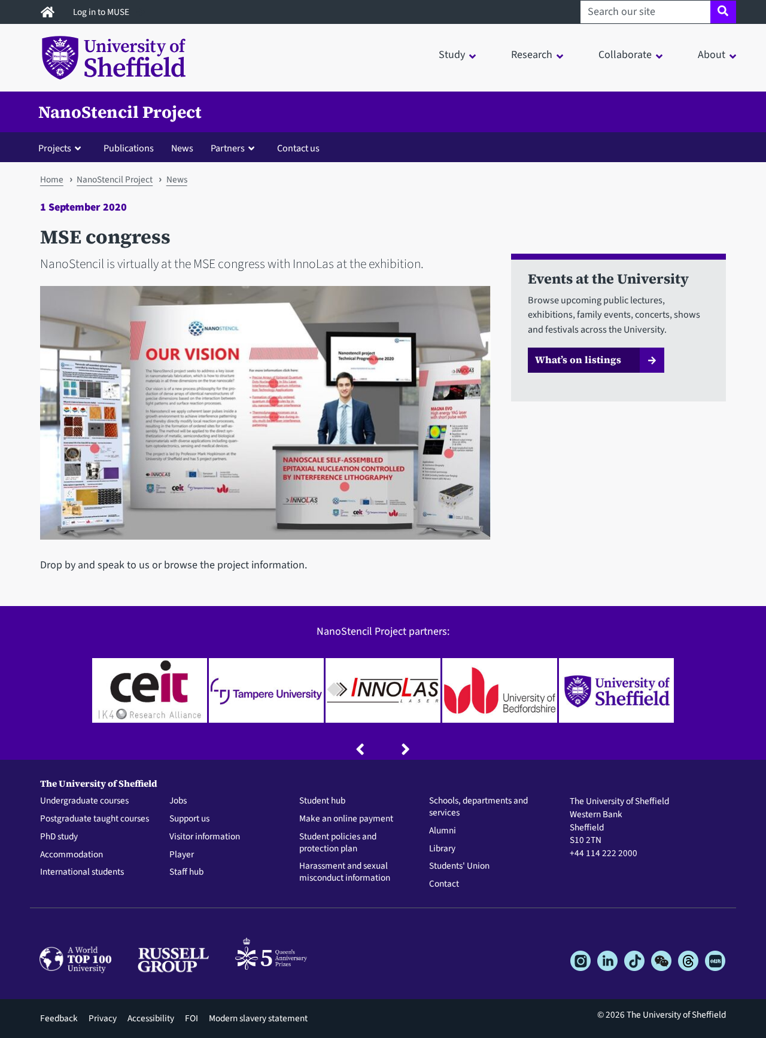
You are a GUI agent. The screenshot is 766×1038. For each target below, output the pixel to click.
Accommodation (71, 855)
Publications (129, 148)
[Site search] (723, 12)
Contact (444, 884)
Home (51, 179)
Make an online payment (346, 819)
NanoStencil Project (120, 112)
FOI (191, 1018)
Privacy (103, 1018)
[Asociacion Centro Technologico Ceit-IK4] (149, 690)
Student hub (322, 801)
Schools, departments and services (478, 807)
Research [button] (531, 54)
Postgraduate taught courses (94, 819)
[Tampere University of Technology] (266, 690)
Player (181, 855)
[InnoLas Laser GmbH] (383, 690)
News (182, 148)
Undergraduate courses (84, 801)
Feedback (59, 1018)
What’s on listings (578, 359)
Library (442, 849)
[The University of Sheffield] (616, 690)
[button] (62, 147)
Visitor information (204, 837)
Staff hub (186, 872)
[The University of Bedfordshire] (499, 690)
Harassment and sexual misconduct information (344, 872)
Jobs (178, 801)
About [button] (711, 54)
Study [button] (452, 54)
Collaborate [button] (625, 54)
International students (82, 872)
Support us (189, 819)
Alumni (442, 831)
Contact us (298, 148)
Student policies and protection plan (337, 843)
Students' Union (459, 866)
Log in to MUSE (102, 12)
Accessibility (150, 1018)
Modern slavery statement (258, 1018)
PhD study (59, 837)
